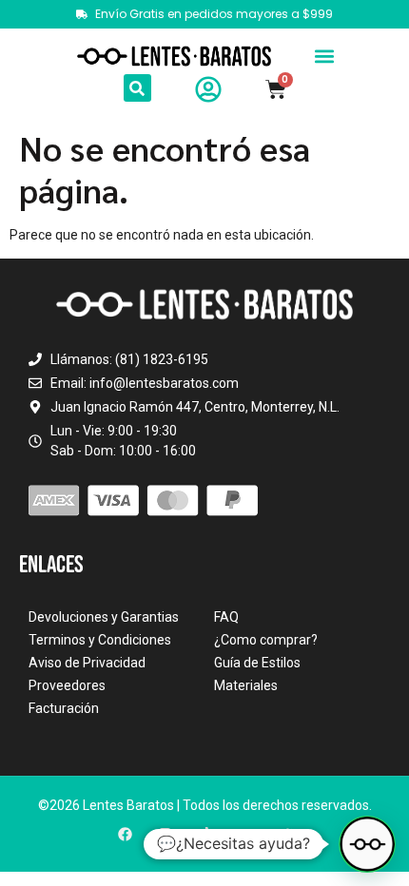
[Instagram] (165, 834)
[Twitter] (284, 834)
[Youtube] (244, 834)
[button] (325, 55)
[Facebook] (125, 834)
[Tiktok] (205, 834)
